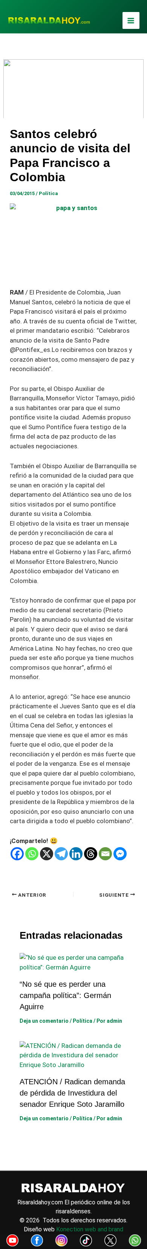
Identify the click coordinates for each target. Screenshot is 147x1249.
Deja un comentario (44, 1021)
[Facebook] (17, 853)
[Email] (105, 853)
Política (48, 193)
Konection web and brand (89, 1229)
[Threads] (90, 853)
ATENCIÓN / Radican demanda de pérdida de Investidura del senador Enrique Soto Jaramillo (72, 1093)
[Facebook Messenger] (120, 853)
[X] (46, 853)
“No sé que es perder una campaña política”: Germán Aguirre (65, 995)
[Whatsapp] (31, 853)
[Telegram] (61, 853)
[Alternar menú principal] (131, 20)
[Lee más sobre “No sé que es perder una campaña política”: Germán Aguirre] (74, 962)
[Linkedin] (76, 853)
